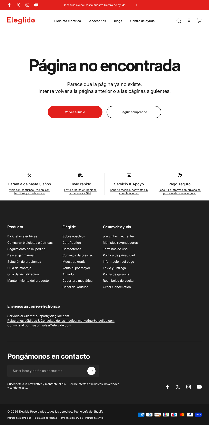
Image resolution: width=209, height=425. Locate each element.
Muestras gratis (74, 262)
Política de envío (94, 417)
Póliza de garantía (116, 274)
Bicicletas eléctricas (22, 236)
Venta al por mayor (76, 268)
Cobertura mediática (77, 281)
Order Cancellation (117, 287)
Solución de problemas (24, 262)
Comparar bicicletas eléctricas (30, 243)
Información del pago (118, 262)
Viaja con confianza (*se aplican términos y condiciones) (29, 191)
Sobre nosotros (73, 236)
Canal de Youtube (75, 287)
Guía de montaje (19, 268)
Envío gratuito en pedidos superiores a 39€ (80, 191)
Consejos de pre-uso (77, 255)
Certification (71, 243)
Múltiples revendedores (120, 243)
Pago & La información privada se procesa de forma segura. (180, 191)
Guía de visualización (23, 274)
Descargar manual (20, 255)
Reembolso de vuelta (118, 281)
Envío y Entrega (114, 268)
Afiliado (68, 274)
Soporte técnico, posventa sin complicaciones (129, 191)
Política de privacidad (119, 255)
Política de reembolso (19, 417)
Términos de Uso (115, 249)
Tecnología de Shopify (88, 411)
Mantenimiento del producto (28, 281)
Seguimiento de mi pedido (26, 249)
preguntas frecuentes (119, 236)
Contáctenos (71, 249)
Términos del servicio (71, 417)
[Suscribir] (91, 371)
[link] (38, 316)
